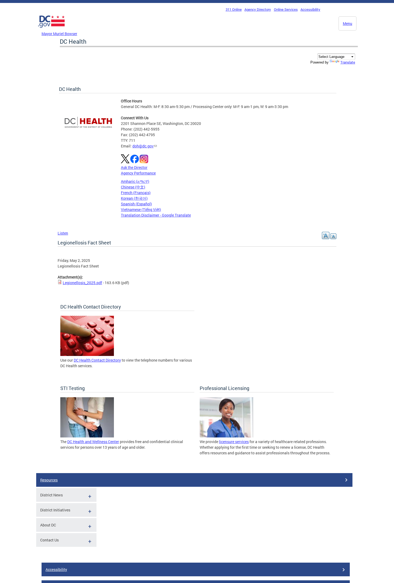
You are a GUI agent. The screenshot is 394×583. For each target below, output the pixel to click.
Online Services (286, 9)
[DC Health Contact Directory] (87, 354)
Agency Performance (138, 173)
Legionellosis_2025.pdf (82, 282)
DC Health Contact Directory (97, 360)
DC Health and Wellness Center (93, 441)
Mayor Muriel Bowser (59, 33)
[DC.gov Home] (51, 29)
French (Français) (136, 192)
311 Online (234, 9)
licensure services (234, 441)
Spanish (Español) (136, 203)
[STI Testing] (87, 436)
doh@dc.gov (143, 145)
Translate (347, 62)
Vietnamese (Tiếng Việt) (141, 209)
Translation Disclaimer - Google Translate (156, 215)
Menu (347, 23)
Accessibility (310, 9)
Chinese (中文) (133, 187)
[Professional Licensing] (226, 436)
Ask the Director (134, 167)
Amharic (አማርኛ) (135, 181)
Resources (49, 479)
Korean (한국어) (134, 198)
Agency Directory (257, 9)
